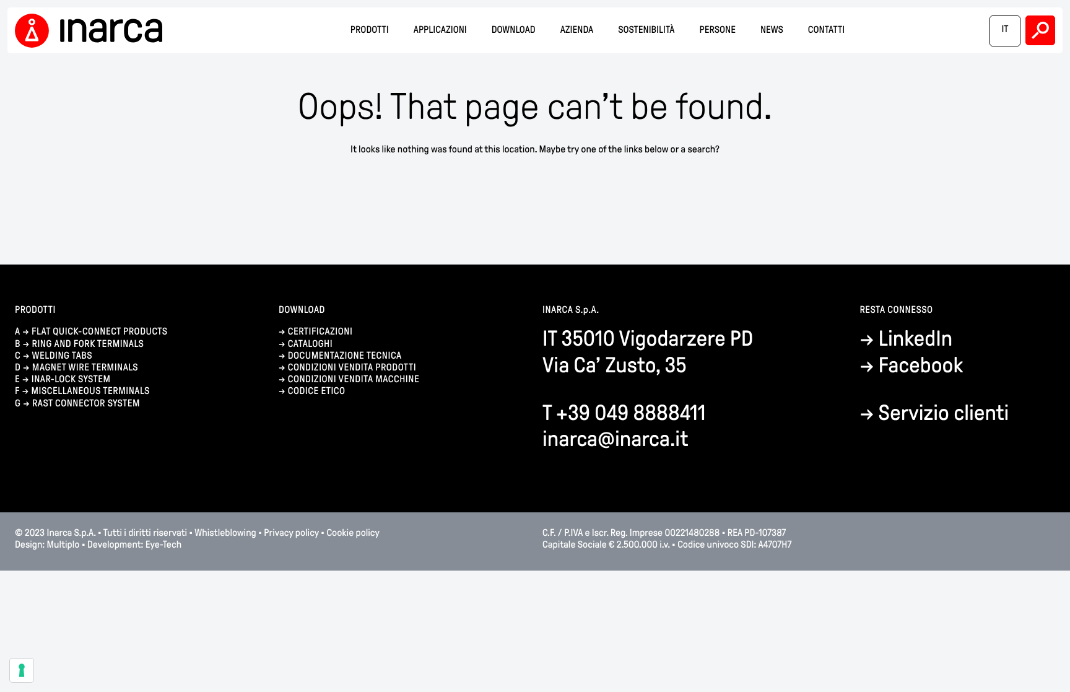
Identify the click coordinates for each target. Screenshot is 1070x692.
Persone (718, 30)
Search (1040, 30)
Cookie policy (352, 533)
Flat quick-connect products (100, 331)
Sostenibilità (646, 30)
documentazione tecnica (345, 356)
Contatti (826, 30)
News (771, 30)
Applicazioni (440, 30)
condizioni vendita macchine (355, 379)
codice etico (317, 391)
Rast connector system (86, 403)
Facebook (921, 365)
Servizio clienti (944, 413)
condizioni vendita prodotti (352, 367)
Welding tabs (62, 356)
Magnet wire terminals (85, 367)
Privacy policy (291, 533)
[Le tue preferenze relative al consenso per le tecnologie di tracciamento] (21, 670)
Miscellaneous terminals (90, 391)
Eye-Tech (163, 545)
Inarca (92, 31)
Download (514, 30)
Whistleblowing (226, 533)
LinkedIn (916, 338)
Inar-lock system (71, 379)
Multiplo (63, 545)
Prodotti (369, 30)
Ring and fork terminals (88, 344)
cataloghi (310, 344)
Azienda (577, 30)
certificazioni (320, 331)
